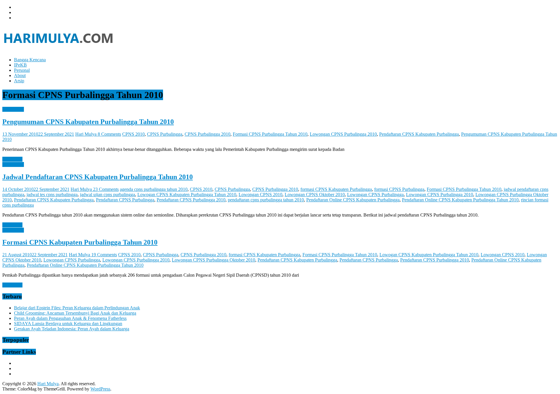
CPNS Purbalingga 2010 (207, 134)
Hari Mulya (86, 134)
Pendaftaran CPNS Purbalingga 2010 (191, 199)
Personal (22, 70)
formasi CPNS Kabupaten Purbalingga (336, 189)
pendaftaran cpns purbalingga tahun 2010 (266, 199)
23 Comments (106, 189)
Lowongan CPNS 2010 (260, 194)
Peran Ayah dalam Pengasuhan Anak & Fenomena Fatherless (70, 318)
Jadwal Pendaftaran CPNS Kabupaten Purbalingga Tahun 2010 (97, 177)
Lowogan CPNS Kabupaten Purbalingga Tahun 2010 (186, 194)
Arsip (19, 80)
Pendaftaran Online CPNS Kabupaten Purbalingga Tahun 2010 (460, 199)
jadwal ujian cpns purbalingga (107, 194)
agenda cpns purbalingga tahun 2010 (154, 189)
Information (13, 109)
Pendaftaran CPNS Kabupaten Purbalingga (419, 134)
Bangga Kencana (30, 59)
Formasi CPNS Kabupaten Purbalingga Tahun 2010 (80, 242)
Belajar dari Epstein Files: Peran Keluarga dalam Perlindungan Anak (77, 307)
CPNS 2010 (133, 134)
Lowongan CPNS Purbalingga (375, 194)
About (20, 75)
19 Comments (104, 254)
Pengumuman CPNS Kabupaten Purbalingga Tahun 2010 (88, 121)
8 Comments (109, 134)
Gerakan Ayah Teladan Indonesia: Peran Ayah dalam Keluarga (71, 328)
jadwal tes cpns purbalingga (52, 194)
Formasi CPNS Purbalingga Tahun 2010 (270, 134)
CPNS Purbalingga (164, 134)
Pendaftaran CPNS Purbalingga (125, 199)
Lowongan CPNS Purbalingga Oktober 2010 (213, 259)
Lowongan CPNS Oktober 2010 (315, 194)
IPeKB (20, 64)
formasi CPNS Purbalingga (399, 189)
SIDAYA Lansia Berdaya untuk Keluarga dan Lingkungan (68, 323)
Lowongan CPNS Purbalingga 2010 (343, 134)
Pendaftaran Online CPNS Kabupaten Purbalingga (353, 199)
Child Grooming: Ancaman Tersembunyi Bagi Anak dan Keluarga (75, 313)
